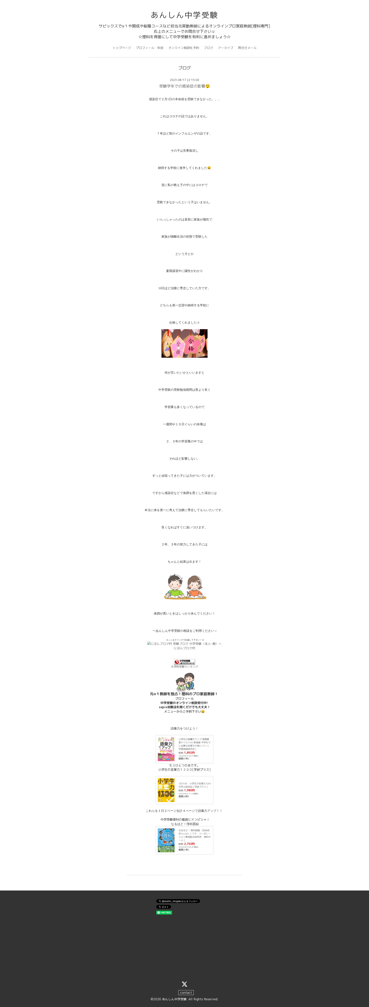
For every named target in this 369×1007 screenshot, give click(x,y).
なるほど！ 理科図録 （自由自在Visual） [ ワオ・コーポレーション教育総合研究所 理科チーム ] (195, 835)
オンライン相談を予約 (183, 48)
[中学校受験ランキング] (184, 662)
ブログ (208, 48)
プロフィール (184, 698)
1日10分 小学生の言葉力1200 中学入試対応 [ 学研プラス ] (195, 785)
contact (186, 992)
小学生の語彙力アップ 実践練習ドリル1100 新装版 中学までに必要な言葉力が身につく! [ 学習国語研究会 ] (194, 744)
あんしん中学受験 (184, 15)
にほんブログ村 (184, 648)
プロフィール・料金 (150, 48)
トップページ (122, 48)
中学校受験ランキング (184, 667)
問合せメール (247, 48)
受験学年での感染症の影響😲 (184, 86)
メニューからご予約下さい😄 (184, 711)
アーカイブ (225, 48)
